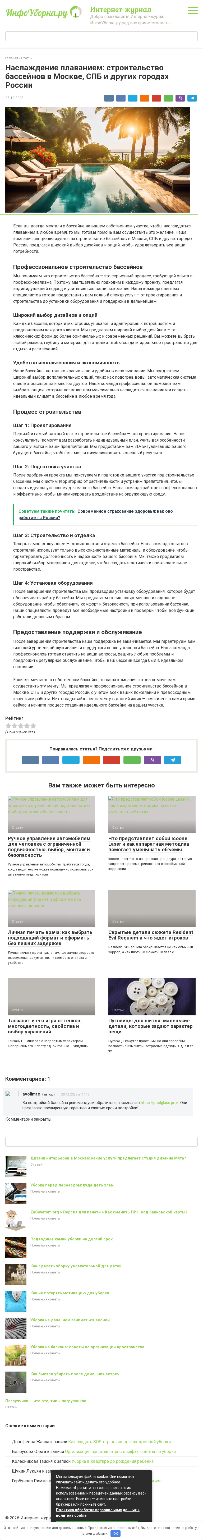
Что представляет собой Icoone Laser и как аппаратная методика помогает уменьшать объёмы (148, 843)
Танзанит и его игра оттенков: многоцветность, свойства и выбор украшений (45, 1026)
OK (115, 1534)
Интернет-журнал (120, 9)
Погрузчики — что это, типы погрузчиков (45, 1401)
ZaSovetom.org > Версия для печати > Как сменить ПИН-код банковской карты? (108, 1212)
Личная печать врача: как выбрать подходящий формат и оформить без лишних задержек (50, 937)
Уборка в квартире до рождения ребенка (113, 1461)
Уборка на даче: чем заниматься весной (70, 1320)
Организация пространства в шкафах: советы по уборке (120, 1451)
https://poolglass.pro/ (159, 1102)
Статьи (36, 1164)
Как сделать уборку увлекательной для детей (76, 1266)
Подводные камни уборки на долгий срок (71, 1239)
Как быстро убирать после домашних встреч (74, 1374)
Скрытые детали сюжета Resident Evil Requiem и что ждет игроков (150, 935)
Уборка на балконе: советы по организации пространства (87, 1347)
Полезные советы (45, 1191)
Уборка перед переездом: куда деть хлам (72, 1185)
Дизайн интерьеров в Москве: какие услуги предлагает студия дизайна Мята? (108, 1158)
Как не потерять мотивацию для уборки (69, 1293)
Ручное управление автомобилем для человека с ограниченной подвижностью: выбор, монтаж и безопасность (49, 846)
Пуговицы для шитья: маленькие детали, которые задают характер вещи (150, 1026)
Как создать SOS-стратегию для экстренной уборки (119, 1441)
